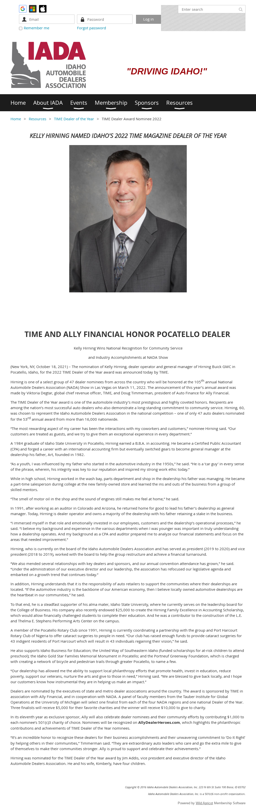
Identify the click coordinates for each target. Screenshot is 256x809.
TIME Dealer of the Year (74, 118)
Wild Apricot (204, 803)
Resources (37, 118)
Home (15, 118)
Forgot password (91, 27)
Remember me (36, 27)
